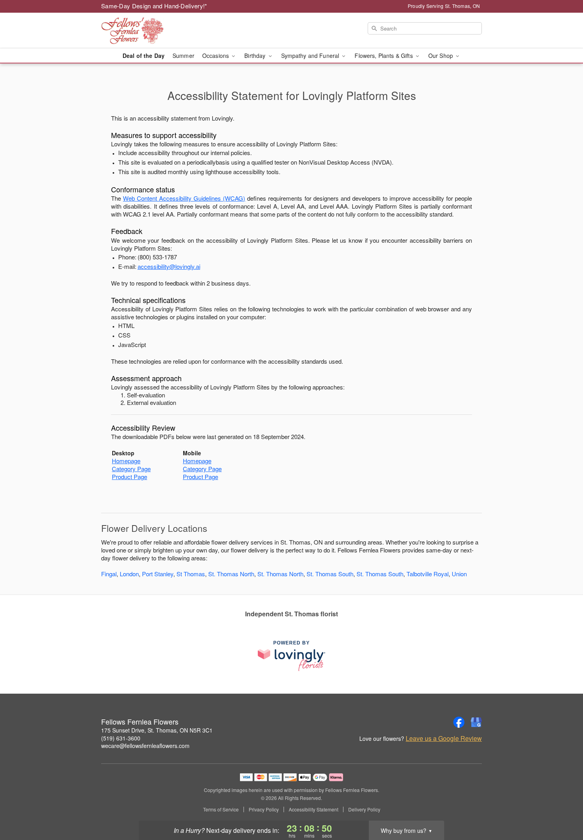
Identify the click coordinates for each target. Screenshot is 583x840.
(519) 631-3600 (120, 738)
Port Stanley (157, 574)
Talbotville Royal (428, 574)
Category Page (131, 468)
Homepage (126, 460)
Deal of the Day (144, 55)
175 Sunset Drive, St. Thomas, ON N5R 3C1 (157, 730)
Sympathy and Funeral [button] (311, 55)
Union (459, 574)
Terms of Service (221, 809)
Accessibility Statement (313, 809)
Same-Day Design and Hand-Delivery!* (154, 6)
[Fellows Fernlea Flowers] (158, 30)
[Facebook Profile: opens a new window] (458, 722)
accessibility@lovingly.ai (169, 266)
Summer (183, 55)
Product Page (129, 476)
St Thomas (190, 574)
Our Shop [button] (441, 55)
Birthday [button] (255, 55)
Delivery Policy (364, 809)
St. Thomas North (231, 574)
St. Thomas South (330, 574)
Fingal (109, 574)
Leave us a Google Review (444, 738)
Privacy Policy (264, 809)
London (129, 574)
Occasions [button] (216, 55)
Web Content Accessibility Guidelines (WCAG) (184, 198)
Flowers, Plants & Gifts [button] (384, 55)
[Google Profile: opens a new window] (476, 722)
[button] (562, 806)
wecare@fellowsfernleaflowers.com (145, 746)
